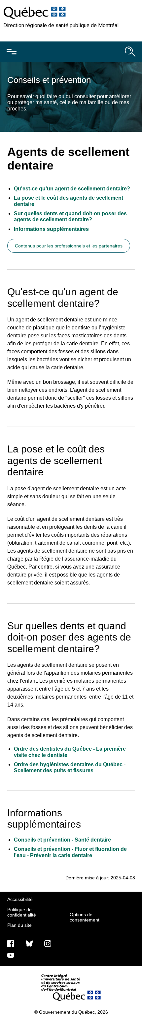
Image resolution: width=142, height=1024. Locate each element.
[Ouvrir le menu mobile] (12, 51)
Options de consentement (84, 917)
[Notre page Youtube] (10, 955)
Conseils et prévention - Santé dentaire (62, 840)
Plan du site (19, 925)
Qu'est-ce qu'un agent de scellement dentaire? (72, 188)
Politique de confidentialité (21, 912)
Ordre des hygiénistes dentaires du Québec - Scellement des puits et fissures (69, 767)
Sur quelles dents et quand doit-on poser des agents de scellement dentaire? (70, 216)
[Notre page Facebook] (10, 943)
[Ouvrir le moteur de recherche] (130, 51)
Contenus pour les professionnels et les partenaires (69, 245)
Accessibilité (20, 899)
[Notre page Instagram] (47, 943)
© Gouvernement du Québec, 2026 (71, 1012)
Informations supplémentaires (52, 229)
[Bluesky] (29, 943)
